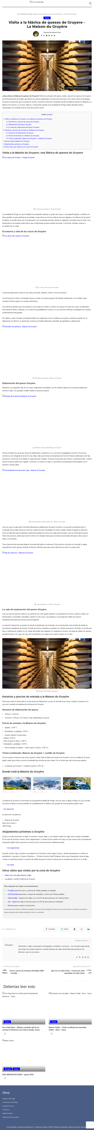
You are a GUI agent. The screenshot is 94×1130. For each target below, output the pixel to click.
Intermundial (12, 898)
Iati (9, 902)
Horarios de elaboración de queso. (20, 133)
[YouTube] (88, 957)
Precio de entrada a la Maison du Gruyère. (23, 136)
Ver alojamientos (13, 848)
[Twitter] (44, 35)
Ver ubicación (9, 809)
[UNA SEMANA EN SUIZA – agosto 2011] (23, 1055)
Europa (8, 1069)
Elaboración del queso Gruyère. (19, 124)
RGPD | (51, 1127)
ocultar (49, 114)
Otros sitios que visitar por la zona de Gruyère (21, 147)
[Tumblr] (49, 35)
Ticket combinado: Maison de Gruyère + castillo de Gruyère (29, 138)
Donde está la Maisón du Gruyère (16, 141)
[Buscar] (90, 3)
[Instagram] (85, 957)
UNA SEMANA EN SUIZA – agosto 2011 (18, 1074)
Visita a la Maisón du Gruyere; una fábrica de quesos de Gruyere (28, 119)
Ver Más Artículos (81, 940)
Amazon (11, 905)
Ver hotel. (10, 865)
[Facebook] (41, 35)
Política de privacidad (60, 1127)
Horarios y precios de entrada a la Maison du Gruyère (24, 130)
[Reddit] (51, 35)
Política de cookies (41, 1127)
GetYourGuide (13, 894)
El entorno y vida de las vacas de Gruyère (22, 122)
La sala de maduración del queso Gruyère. (23, 127)
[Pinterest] (46, 35)
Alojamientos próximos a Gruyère (16, 144)
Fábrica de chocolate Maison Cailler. (18, 875)
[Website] (77, 957)
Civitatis (11, 890)
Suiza (47, 18)
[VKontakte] (54, 35)
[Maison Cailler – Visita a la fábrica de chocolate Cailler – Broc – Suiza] (70, 1008)
